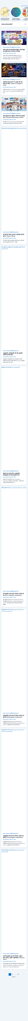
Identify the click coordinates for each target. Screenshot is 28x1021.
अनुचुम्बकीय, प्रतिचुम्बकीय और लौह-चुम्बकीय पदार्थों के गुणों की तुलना (13, 353)
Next (14, 976)
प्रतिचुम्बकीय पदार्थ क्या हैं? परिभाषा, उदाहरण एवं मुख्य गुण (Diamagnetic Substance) (13, 716)
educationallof (6, 24)
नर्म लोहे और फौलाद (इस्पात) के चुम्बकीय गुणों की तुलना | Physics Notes (13, 235)
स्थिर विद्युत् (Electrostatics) (15, 47)
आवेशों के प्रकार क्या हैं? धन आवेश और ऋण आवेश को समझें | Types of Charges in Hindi (13, 83)
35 (18, 974)
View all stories (24, 5)
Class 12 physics (6, 47)
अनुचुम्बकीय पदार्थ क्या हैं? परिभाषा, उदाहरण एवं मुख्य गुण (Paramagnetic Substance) (13, 836)
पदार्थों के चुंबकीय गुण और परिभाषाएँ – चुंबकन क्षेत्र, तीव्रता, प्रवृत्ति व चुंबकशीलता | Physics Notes (14, 957)
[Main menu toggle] (25, 24)
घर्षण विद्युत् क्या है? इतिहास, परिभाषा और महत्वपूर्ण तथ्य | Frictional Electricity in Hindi (14, 116)
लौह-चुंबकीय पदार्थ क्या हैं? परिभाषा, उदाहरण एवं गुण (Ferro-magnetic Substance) (13, 594)
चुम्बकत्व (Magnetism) (14, 232)
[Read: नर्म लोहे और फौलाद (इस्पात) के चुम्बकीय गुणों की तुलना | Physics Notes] (13, 178)
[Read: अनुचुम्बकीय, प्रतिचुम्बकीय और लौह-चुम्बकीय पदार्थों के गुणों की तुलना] (13, 297)
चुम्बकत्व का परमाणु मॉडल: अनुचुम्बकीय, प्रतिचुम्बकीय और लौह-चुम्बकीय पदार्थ (11, 474)
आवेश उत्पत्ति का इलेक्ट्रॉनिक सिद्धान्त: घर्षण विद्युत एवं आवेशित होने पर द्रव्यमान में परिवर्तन (14, 50)
